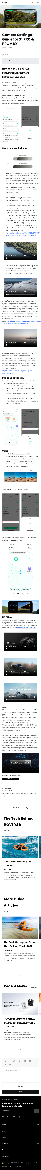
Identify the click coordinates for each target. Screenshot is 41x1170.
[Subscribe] (36, 1111)
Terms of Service (7, 1166)
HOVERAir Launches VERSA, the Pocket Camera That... (20, 1021)
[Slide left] (16, 888)
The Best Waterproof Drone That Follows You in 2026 (20, 944)
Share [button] (7, 54)
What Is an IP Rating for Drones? (17, 863)
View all (7, 830)
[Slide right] (25, 888)
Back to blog (22, 807)
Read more (10, 779)
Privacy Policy (18, 1166)
